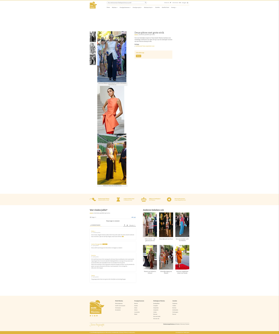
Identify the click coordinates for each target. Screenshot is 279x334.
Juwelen (157, 7)
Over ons (182, 324)
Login (134, 217)
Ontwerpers (118, 308)
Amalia (136, 305)
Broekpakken (156, 303)
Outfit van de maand (120, 305)
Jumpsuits (155, 310)
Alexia (135, 308)
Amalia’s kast (165, 7)
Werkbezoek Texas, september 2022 (144, 46)
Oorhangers (175, 312)
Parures (174, 314)
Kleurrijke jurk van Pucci (166, 239)
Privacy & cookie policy (129, 332)
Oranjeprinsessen (124, 7)
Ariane (135, 310)
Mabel (135, 314)
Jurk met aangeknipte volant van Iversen (182, 272)
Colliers (174, 305)
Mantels (155, 314)
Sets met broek (156, 316)
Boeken (178, 324)
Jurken (155, 312)
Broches (174, 308)
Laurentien (137, 312)
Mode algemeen (119, 303)
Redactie (166, 2)
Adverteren (175, 2)
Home (108, 7)
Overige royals (137, 7)
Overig (173, 7)
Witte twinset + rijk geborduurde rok (150, 239)
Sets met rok (156, 318)
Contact (187, 324)
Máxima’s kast (148, 7)
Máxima (114, 7)
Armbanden (175, 310)
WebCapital (186, 332)
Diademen (174, 303)
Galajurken (156, 308)
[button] (146, 2)
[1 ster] (134, 34)
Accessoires (118, 310)
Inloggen (184, 2)
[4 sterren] (137, 34)
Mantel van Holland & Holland (150, 272)
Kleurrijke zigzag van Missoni (166, 272)
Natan (138, 56)
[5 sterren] (138, 34)
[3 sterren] (136, 34)
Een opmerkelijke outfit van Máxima (182, 239)
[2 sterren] (135, 34)
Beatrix (136, 303)
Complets (155, 305)
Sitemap (121, 332)
